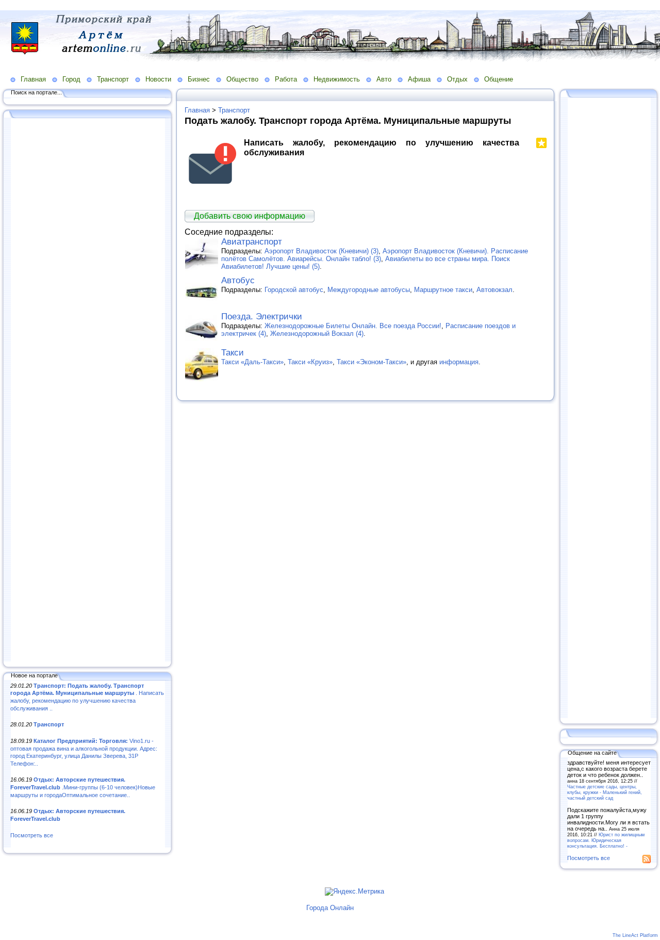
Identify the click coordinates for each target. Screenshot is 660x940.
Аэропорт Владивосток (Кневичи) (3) (321, 251)
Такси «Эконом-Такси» (371, 362)
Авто (383, 79)
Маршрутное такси (443, 290)
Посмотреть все (31, 835)
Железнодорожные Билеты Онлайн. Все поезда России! (353, 326)
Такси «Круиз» (310, 362)
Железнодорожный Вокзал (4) (317, 333)
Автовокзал (494, 290)
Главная (33, 79)
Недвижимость (337, 79)
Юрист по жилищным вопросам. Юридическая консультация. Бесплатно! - (606, 840)
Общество (242, 79)
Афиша (419, 79)
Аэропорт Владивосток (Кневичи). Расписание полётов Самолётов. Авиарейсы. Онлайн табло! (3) (374, 255)
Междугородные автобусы (368, 290)
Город (71, 79)
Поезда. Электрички (261, 316)
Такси (232, 353)
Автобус (238, 280)
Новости (158, 79)
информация (458, 362)
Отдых (457, 79)
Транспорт (113, 79)
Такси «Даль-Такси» (252, 362)
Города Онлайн (330, 908)
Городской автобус (294, 290)
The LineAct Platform (635, 935)
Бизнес (199, 79)
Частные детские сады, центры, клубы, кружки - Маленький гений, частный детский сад (604, 792)
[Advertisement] (87, 390)
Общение (498, 79)
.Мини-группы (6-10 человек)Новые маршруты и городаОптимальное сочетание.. (82, 787)
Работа (286, 79)
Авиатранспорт (251, 242)
